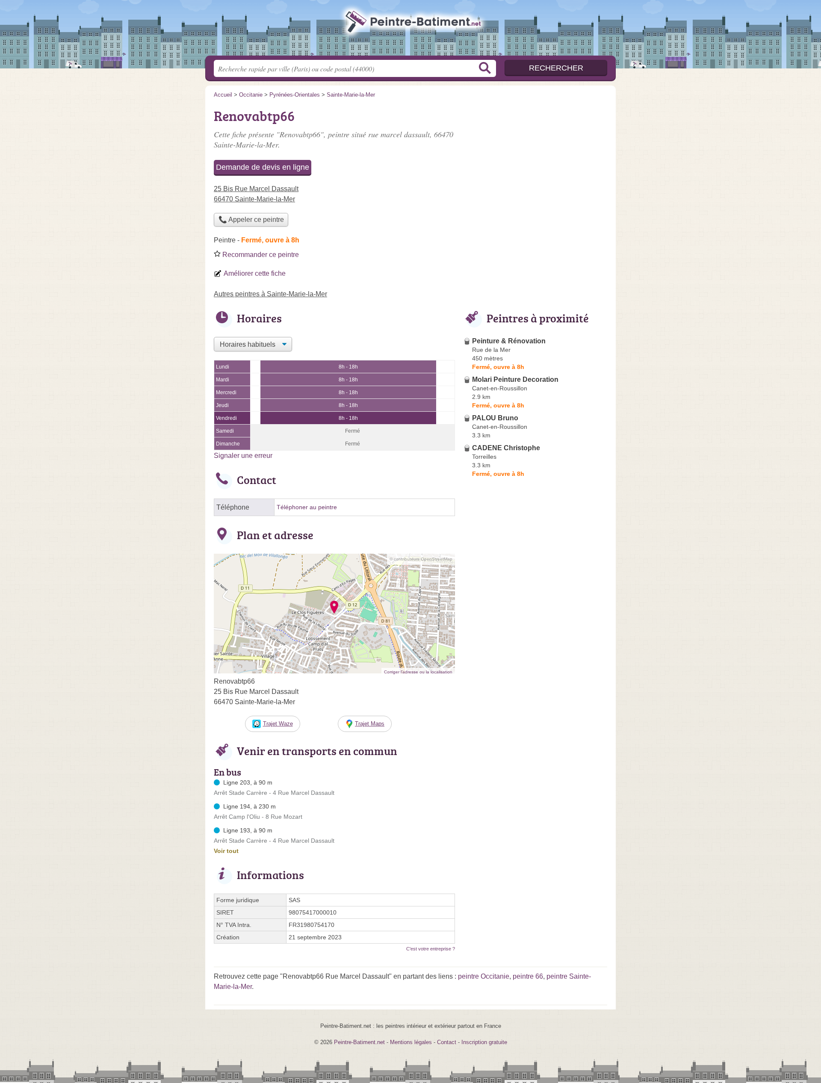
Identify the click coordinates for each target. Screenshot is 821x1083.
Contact (446, 1042)
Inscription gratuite (484, 1042)
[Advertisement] (535, 165)
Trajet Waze (278, 723)
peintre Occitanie (483, 976)
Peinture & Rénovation (509, 341)
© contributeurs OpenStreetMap (421, 559)
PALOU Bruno (495, 418)
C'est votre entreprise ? (430, 948)
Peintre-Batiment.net (410, 30)
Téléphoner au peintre (307, 507)
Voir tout (226, 850)
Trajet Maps (369, 723)
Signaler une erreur (243, 455)
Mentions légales (411, 1042)
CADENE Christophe (506, 447)
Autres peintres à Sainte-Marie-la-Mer (270, 294)
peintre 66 (528, 976)
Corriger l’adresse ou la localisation (418, 672)
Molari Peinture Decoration (515, 379)
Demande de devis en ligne (262, 167)
